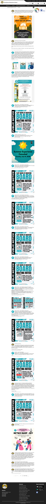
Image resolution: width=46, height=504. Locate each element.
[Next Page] (22, 475)
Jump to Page (25, 475)
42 (20, 475)
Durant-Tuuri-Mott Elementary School (24, 490)
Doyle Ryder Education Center (23, 488)
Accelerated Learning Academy (23, 497)
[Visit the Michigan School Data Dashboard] (42, 10)
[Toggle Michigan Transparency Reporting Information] (33, 7)
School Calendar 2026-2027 (20, 5)
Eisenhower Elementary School (11, 7)
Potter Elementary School (22, 494)
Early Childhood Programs (22, 500)
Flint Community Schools (22, 485)
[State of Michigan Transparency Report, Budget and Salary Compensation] (37, 10)
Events (13, 5)
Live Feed (19, 7)
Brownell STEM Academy (22, 487)
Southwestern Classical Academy (23, 498)
